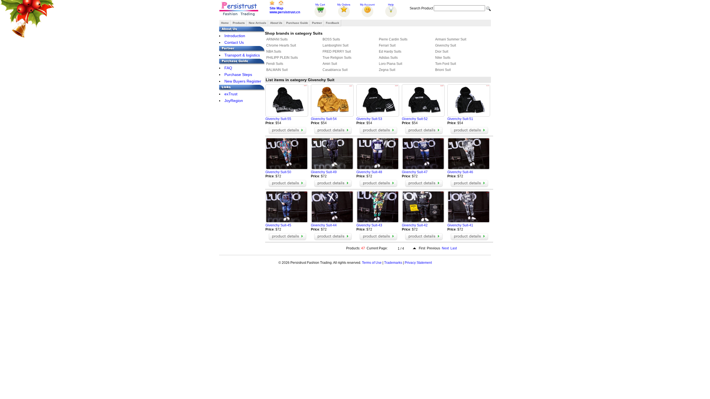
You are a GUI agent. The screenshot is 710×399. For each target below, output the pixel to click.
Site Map (276, 8)
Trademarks (393, 263)
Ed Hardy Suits (390, 51)
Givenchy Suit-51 (460, 119)
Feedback (332, 22)
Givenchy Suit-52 (415, 119)
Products (239, 22)
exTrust (230, 94)
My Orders (343, 4)
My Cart (320, 4)
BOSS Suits (331, 39)
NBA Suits (273, 51)
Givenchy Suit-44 (324, 225)
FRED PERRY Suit (337, 51)
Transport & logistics (242, 55)
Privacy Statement (418, 263)
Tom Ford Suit (445, 64)
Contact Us (234, 42)
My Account (367, 4)
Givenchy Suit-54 (324, 119)
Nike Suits (442, 58)
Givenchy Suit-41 (460, 225)
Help (391, 4)
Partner (317, 22)
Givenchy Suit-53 (369, 119)
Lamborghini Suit (335, 45)
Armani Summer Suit (450, 39)
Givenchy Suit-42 (415, 225)
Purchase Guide (297, 22)
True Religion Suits (337, 58)
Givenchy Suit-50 (278, 172)
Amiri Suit (330, 64)
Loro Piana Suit (390, 64)
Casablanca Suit (335, 70)
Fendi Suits (274, 64)
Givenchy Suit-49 (324, 172)
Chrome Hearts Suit (281, 45)
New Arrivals (257, 22)
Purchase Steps (238, 74)
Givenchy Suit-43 (369, 225)
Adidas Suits (388, 58)
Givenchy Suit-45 (278, 225)
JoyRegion (233, 100)
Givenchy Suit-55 (278, 119)
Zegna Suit (387, 70)
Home (225, 22)
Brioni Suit (443, 70)
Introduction (234, 36)
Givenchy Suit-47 (415, 172)
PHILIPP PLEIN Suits (282, 58)
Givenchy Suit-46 (460, 172)
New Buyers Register (242, 81)
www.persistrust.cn (285, 12)
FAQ (228, 68)
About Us (276, 22)
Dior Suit (441, 51)
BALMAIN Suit (277, 70)
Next (445, 248)
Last (453, 248)
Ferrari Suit (387, 45)
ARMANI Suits (277, 39)
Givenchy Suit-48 (369, 172)
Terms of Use (372, 263)
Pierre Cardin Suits (393, 39)
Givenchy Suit (445, 45)
